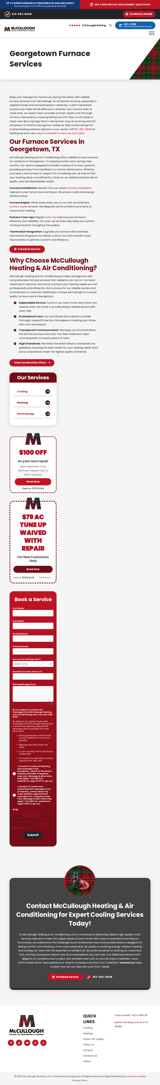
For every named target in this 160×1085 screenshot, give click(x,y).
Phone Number (21, 646)
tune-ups (51, 217)
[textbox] (30, 664)
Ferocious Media (137, 1076)
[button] (110, 25)
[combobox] (33, 664)
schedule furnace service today (64, 133)
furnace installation (80, 188)
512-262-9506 (82, 129)
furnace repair (18, 206)
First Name (19, 608)
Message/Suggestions (24, 684)
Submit (33, 835)
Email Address (21, 633)
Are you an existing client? (27, 659)
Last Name (18, 621)
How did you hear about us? (27, 671)
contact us (127, 962)
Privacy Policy (31, 816)
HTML (15, 809)
